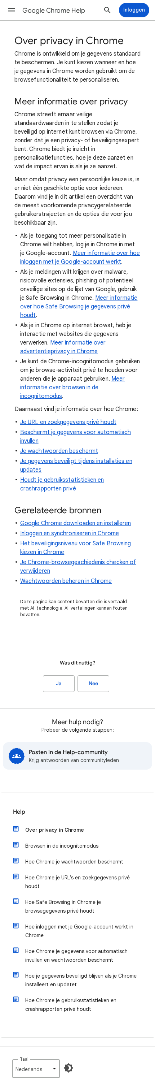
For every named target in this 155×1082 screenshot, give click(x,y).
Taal (24, 1059)
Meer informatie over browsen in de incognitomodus (72, 387)
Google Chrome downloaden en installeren (75, 523)
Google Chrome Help (53, 10)
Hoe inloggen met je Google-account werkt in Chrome (79, 931)
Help (19, 811)
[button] (11, 10)
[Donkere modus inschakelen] (68, 1068)
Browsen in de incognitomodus (61, 846)
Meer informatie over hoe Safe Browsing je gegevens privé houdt (78, 306)
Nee (93, 683)
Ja (59, 683)
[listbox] (36, 1068)
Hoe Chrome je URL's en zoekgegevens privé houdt (77, 882)
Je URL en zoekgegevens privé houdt (68, 422)
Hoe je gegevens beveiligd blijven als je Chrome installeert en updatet (81, 980)
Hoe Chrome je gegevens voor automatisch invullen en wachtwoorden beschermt (76, 955)
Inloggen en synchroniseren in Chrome (69, 533)
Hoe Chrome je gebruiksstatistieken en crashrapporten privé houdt (70, 1004)
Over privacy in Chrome (54, 830)
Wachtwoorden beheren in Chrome (66, 581)
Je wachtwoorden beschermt (59, 451)
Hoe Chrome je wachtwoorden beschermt (74, 861)
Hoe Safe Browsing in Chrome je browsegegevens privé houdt (63, 906)
